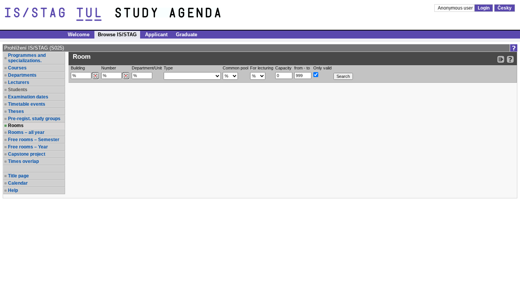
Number (108, 68)
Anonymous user (456, 8)
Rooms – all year (26, 132)
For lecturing (261, 68)
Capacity (283, 68)
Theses (16, 111)
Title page (18, 176)
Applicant (156, 34)
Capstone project (26, 154)
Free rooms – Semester (33, 139)
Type (168, 68)
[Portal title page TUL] (182, 14)
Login (484, 8)
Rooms (16, 125)
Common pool (235, 68)
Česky (505, 8)
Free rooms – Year (28, 147)
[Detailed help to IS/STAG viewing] (510, 59)
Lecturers (18, 82)
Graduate (186, 34)
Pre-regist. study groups (34, 118)
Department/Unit (147, 68)
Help (13, 190)
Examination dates (28, 97)
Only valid (322, 68)
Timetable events (26, 104)
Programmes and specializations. (27, 58)
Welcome (78, 34)
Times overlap (23, 161)
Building (78, 68)
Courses (17, 68)
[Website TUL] (60, 14)
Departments (22, 75)
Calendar (18, 183)
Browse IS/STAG (117, 34)
